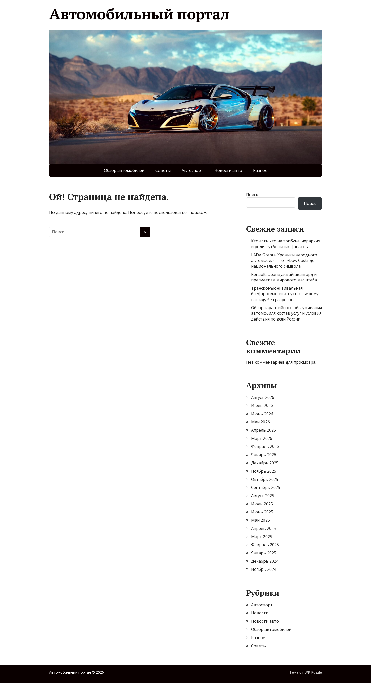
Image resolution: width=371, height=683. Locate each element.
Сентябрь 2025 (265, 487)
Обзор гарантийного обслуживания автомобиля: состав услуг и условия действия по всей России (286, 313)
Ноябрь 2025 (263, 471)
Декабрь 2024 (264, 561)
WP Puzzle (313, 672)
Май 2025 (260, 520)
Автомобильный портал (139, 14)
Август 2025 (262, 495)
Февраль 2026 (265, 446)
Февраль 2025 (265, 545)
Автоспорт (192, 170)
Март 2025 (261, 536)
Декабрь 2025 (264, 463)
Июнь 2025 (262, 512)
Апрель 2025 (263, 528)
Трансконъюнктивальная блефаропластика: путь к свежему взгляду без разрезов (285, 293)
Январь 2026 (263, 455)
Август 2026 (262, 397)
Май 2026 (260, 422)
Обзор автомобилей (124, 170)
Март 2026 (261, 438)
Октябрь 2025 (264, 479)
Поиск (252, 194)
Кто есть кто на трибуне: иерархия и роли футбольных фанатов (285, 243)
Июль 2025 (262, 504)
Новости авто (228, 170)
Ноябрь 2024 (263, 569)
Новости (259, 613)
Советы (163, 170)
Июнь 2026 (262, 414)
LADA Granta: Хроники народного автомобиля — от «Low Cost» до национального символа (284, 260)
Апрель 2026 (263, 430)
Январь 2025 (263, 553)
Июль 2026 (262, 405)
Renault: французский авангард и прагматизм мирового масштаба (284, 277)
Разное (260, 170)
